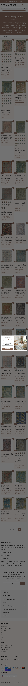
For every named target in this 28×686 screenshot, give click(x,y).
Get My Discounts (7, 348)
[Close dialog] (26, 336)
